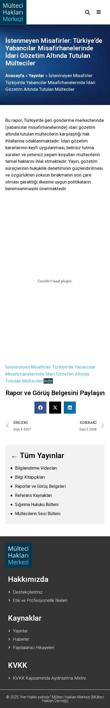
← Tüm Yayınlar (37, 455)
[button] (87, 12)
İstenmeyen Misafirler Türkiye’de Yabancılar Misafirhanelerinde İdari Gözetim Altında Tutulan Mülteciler (50, 374)
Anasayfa (14, 75)
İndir (48, 381)
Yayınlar (36, 75)
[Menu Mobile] (98, 12)
